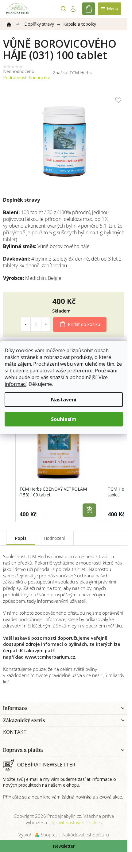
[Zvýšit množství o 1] (45, 324)
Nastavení (63, 399)
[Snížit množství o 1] (25, 324)
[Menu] (109, 8)
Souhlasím (63, 419)
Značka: (72, 72)
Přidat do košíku (84, 324)
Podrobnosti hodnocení (26, 77)
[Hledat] (64, 9)
